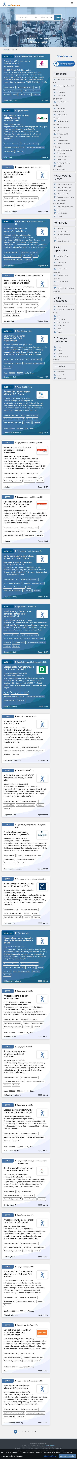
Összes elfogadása (67, 1456)
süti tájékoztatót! (16, 1456)
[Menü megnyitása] (72, 3)
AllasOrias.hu (50, 1446)
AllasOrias (5, 50)
